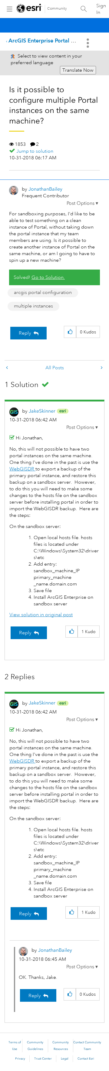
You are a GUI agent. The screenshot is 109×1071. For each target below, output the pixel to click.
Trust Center (43, 1058)
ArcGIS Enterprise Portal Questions (52, 40)
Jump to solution (34, 151)
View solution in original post (41, 615)
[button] (82, 203)
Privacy (20, 1058)
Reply (25, 333)
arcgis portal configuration (43, 292)
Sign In (101, 9)
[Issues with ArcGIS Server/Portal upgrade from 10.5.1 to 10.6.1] (7, 368)
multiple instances (33, 306)
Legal (64, 1058)
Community (57, 8)
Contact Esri (86, 1058)
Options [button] (88, 43)
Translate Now (78, 70)
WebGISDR (22, 469)
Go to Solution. (48, 277)
